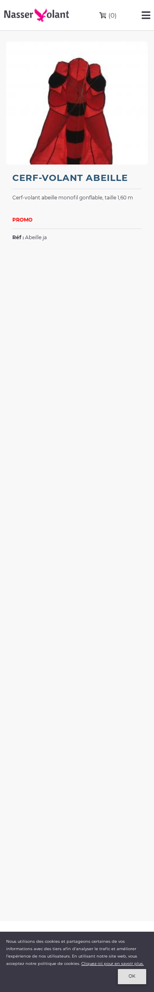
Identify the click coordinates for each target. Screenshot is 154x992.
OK (132, 976)
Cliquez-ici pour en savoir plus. (112, 963)
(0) (112, 15)
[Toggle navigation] (146, 15)
